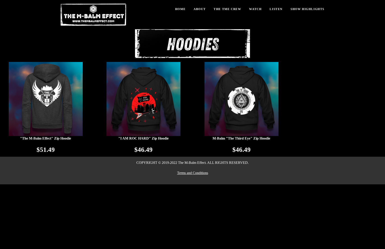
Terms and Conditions (192, 173)
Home (180, 9)
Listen (276, 9)
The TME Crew (227, 9)
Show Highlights (307, 9)
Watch (255, 9)
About (200, 9)
